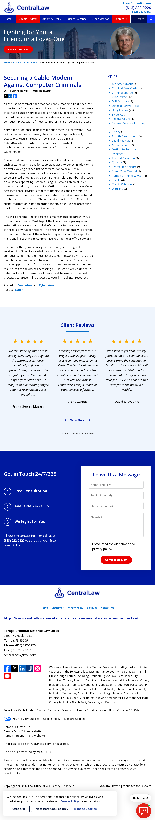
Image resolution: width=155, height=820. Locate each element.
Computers (25, 285)
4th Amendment (122, 84)
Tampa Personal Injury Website (24, 735)
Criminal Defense (77, 19)
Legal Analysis (121, 140)
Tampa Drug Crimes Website (23, 731)
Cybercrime (46, 285)
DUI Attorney (120, 101)
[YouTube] (7, 676)
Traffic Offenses (122, 184)
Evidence (117, 114)
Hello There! (140, 798)
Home (8, 19)
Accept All (18, 809)
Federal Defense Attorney (128, 123)
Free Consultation (137, 3)
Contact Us (120, 19)
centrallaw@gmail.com (20, 655)
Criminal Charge (122, 92)
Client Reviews (100, 19)
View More (77, 420)
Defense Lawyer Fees (125, 106)
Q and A (117, 162)
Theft (115, 180)
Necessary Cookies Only (51, 809)
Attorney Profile (52, 19)
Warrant (117, 188)
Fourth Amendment (125, 136)
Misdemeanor (121, 145)
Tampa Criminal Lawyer (127, 175)
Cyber (19, 289)
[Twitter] (14, 668)
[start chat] (143, 810)
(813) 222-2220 (138, 7)
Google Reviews (28, 19)
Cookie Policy (51, 719)
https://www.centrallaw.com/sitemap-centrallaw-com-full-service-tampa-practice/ (71, 618)
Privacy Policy (75, 607)
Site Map (92, 607)
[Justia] (29, 668)
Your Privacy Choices (26, 719)
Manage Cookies (74, 719)
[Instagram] (37, 668)
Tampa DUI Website (17, 727)
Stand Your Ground (124, 171)
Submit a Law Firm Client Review (78, 433)
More (141, 19)
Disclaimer (58, 607)
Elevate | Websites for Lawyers (125, 786)
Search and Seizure (124, 167)
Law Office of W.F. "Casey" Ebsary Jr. (51, 786)
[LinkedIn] (22, 668)
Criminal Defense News (26, 62)
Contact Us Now (18, 49)
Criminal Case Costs (125, 88)
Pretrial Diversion (123, 158)
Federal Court (121, 119)
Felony (116, 132)
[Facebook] (7, 668)
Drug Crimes (120, 110)
